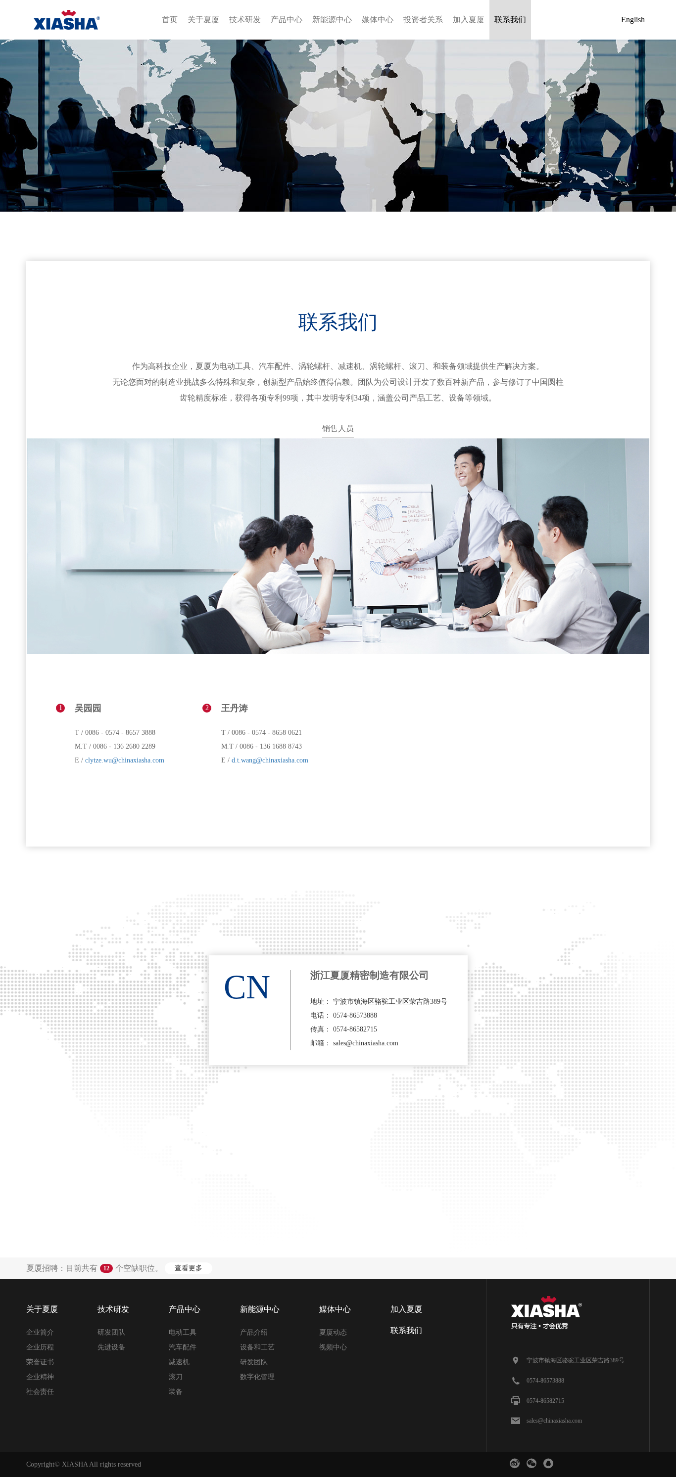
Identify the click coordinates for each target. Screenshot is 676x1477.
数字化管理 (257, 1377)
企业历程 (40, 1347)
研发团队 (111, 1332)
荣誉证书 (40, 1362)
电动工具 (182, 1332)
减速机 (179, 1362)
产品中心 (286, 19)
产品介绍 (254, 1332)
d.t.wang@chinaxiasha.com (270, 760)
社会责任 (40, 1391)
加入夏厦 (468, 19)
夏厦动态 (333, 1332)
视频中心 (333, 1347)
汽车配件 (182, 1347)
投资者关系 (423, 19)
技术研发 (245, 19)
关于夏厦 (203, 19)
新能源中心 (332, 19)
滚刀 (176, 1377)
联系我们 (510, 19)
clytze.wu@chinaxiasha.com (124, 760)
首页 (170, 19)
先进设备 (111, 1347)
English (633, 19)
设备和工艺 (257, 1347)
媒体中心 (377, 19)
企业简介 (40, 1332)
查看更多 (188, 1268)
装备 (176, 1391)
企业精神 (40, 1377)
